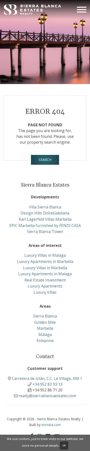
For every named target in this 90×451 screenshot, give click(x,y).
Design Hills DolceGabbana (45, 213)
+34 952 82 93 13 (47, 384)
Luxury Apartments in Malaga (45, 273)
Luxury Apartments (45, 286)
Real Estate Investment (45, 280)
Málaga (45, 334)
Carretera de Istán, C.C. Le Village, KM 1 (47, 378)
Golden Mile (45, 322)
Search (45, 159)
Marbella (45, 328)
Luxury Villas (45, 292)
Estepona (45, 340)
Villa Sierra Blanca (45, 207)
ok (64, 445)
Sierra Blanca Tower (45, 231)
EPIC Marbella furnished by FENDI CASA (45, 225)
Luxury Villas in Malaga (45, 255)
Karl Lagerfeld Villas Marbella (45, 219)
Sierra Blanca (45, 316)
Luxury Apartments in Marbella (45, 261)
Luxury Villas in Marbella (45, 267)
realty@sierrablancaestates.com (47, 395)
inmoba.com (51, 424)
